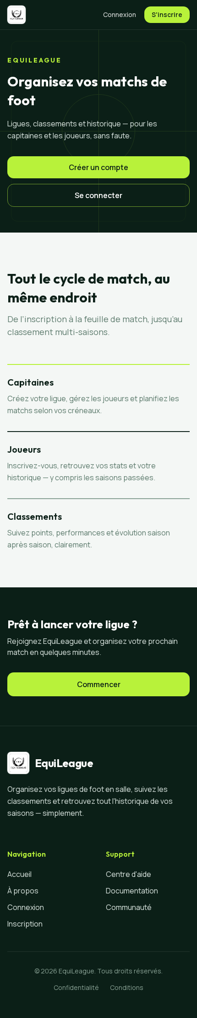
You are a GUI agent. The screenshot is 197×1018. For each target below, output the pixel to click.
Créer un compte (98, 167)
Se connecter (98, 195)
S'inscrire (167, 14)
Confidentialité (76, 987)
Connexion (119, 14)
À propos (22, 891)
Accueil (19, 874)
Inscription (25, 924)
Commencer (98, 684)
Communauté (129, 907)
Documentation (132, 891)
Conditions (126, 987)
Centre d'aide (128, 874)
